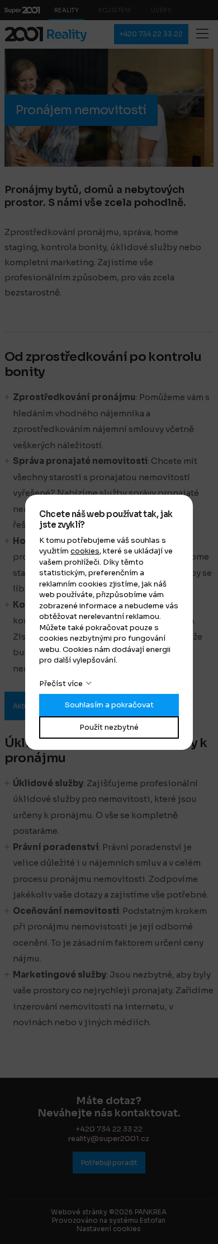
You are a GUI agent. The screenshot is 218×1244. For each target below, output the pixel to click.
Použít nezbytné (109, 727)
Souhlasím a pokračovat (109, 705)
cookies (84, 551)
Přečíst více (61, 683)
